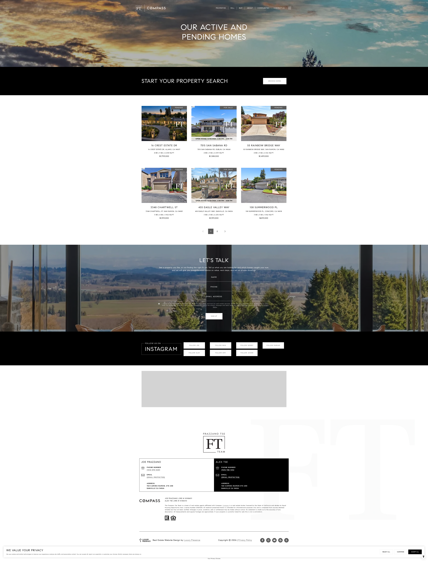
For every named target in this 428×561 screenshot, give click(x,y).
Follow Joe (194, 345)
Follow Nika (220, 345)
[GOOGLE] (280, 540)
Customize (400, 552)
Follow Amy (220, 353)
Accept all (415, 552)
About (250, 8)
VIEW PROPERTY (164, 133)
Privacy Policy (245, 540)
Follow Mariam (273, 345)
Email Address (214, 296)
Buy (240, 8)
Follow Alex (194, 353)
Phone (214, 287)
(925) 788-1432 (227, 470)
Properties (221, 8)
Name (214, 277)
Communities (263, 8)
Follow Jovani (247, 353)
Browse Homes (274, 81)
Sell (232, 8)
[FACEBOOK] (262, 540)
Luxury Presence (192, 540)
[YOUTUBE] (274, 540)
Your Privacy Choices (214, 558)
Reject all (386, 552)
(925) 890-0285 (153, 470)
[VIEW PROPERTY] (164, 131)
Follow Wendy (246, 345)
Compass (226, 505)
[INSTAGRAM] (268, 540)
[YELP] (286, 540)
